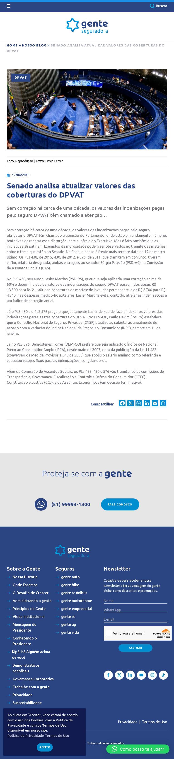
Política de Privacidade (25, 735)
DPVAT (21, 77)
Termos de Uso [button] (57, 735)
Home (12, 45)
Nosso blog (34, 45)
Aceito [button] (44, 747)
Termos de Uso (154, 722)
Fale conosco (120, 504)
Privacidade (127, 722)
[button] (137, 749)
